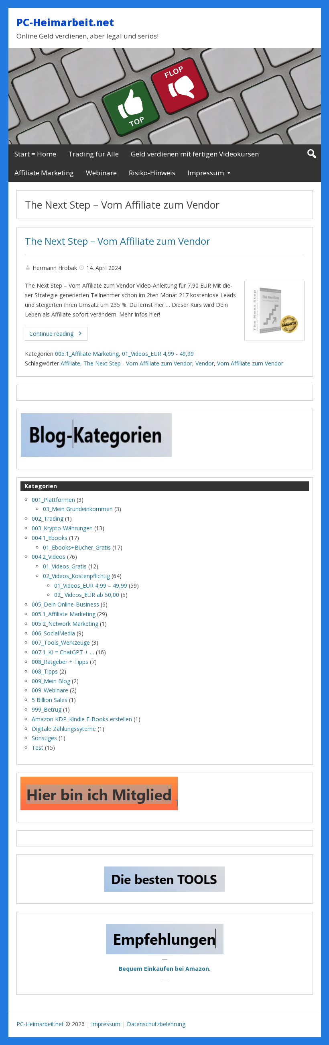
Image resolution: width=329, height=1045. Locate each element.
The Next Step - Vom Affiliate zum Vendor (137, 363)
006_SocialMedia (53, 633)
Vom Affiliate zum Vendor (250, 363)
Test (37, 747)
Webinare (101, 172)
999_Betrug (46, 709)
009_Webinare (50, 690)
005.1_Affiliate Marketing (87, 353)
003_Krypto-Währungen (62, 528)
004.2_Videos (48, 556)
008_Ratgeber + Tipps (60, 662)
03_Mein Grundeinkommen (78, 509)
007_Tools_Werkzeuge (61, 642)
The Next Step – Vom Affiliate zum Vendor (117, 241)
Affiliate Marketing (44, 172)
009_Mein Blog (51, 681)
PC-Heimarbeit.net (65, 22)
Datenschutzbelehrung (156, 1024)
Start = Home (35, 153)
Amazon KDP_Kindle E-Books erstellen (82, 719)
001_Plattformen (53, 499)
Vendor (204, 363)
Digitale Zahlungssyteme (64, 729)
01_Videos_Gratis (65, 566)
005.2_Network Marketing (65, 623)
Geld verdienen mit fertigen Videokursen (195, 153)
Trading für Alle (93, 153)
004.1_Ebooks (49, 538)
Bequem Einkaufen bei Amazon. (165, 968)
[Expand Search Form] (311, 153)
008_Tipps (45, 671)
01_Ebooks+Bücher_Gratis (77, 547)
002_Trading (47, 518)
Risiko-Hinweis (152, 172)
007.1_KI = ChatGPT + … (63, 652)
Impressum (205, 172)
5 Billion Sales (49, 700)
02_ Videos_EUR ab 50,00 (86, 595)
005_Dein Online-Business (65, 604)
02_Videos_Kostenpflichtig (76, 576)
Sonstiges (44, 738)
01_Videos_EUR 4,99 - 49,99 (158, 353)
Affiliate (70, 363)
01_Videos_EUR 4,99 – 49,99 (90, 585)
